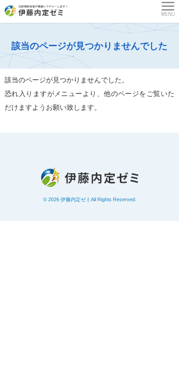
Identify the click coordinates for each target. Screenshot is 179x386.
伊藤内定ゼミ (76, 199)
